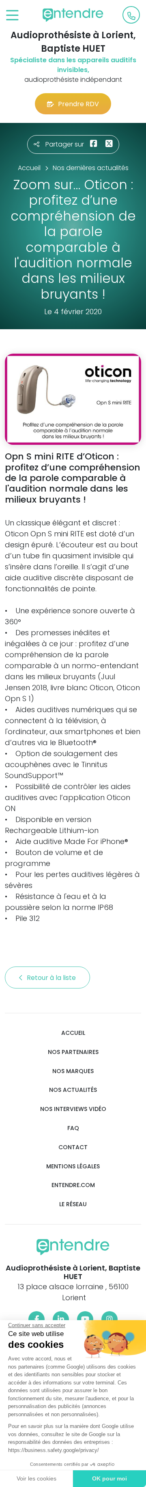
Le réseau (73, 1204)
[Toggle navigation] (12, 16)
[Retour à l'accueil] (73, 15)
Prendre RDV (78, 104)
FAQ (73, 1128)
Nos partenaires (73, 1052)
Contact (73, 1147)
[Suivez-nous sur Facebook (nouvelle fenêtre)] (36, 1319)
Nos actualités (73, 1090)
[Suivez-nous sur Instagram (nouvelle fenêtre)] (109, 1319)
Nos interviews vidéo (73, 1109)
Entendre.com (73, 1185)
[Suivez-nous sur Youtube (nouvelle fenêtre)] (85, 1319)
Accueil (73, 1033)
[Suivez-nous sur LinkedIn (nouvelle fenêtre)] (61, 1319)
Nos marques (73, 1071)
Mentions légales (73, 1166)
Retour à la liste (52, 977)
